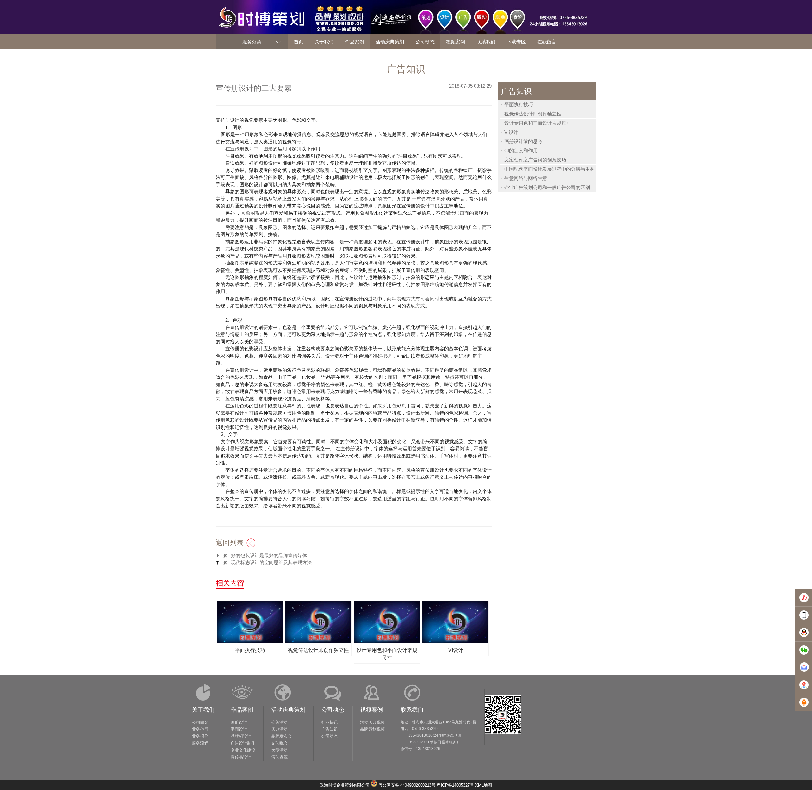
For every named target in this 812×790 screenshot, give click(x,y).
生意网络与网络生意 (525, 178)
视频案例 (371, 710)
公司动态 (332, 710)
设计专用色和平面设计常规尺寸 (537, 123)
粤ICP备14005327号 (455, 785)
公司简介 (200, 722)
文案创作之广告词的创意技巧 (535, 159)
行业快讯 (329, 722)
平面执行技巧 (518, 104)
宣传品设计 (241, 757)
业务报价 (200, 736)
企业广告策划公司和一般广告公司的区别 (547, 187)
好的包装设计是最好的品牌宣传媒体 (269, 555)
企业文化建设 (243, 750)
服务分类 (251, 41)
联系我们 (412, 710)
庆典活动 (279, 729)
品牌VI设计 (241, 736)
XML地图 (483, 785)
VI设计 (511, 132)
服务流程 (200, 743)
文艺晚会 (279, 743)
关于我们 (203, 710)
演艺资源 (279, 757)
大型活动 (279, 750)
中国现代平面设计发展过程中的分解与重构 (549, 169)
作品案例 (242, 710)
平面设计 (239, 729)
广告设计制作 (243, 743)
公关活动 (279, 722)
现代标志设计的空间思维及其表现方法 (271, 562)
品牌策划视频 (372, 729)
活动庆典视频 (372, 722)
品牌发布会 (281, 736)
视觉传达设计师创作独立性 (532, 113)
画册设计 (239, 722)
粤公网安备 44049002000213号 (406, 785)
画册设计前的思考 (523, 141)
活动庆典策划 (288, 710)
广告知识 (329, 729)
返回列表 (230, 543)
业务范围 (200, 729)
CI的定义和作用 (521, 150)
